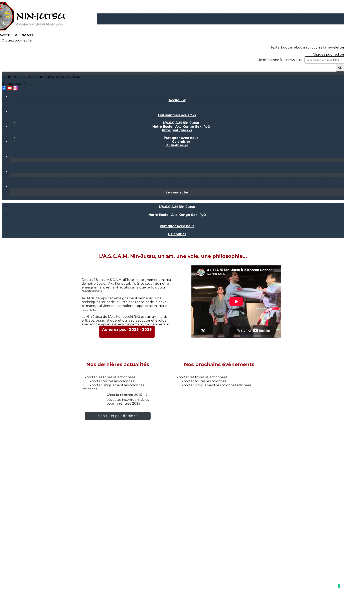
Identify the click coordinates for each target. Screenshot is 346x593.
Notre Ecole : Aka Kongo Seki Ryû (181, 127)
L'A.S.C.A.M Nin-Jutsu (181, 123)
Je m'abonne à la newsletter (281, 60)
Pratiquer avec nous (181, 138)
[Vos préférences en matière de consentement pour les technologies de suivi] (339, 586)
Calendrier (181, 142)
